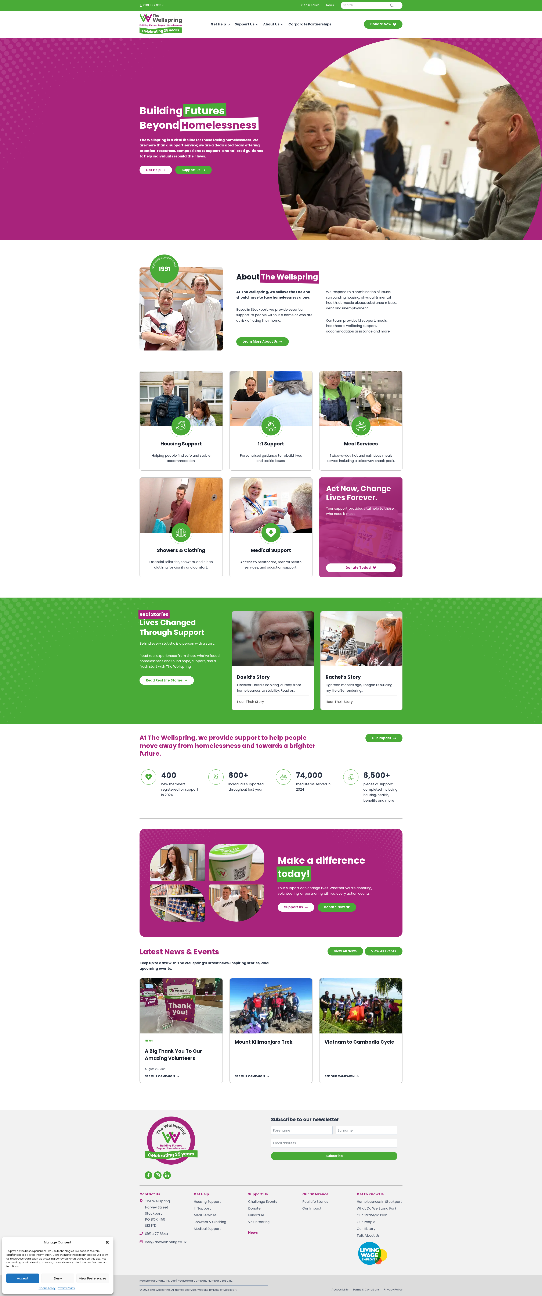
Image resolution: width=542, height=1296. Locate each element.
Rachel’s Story (343, 677)
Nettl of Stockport (224, 1290)
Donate (254, 1208)
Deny (58, 1278)
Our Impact (312, 1208)
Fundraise (256, 1215)
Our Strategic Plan (372, 1215)
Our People (366, 1222)
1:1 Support (202, 1208)
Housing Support (207, 1201)
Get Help (218, 24)
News (149, 1040)
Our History (366, 1228)
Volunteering (259, 1222)
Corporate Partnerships (309, 24)
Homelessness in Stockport (379, 1201)
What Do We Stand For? (377, 1208)
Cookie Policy (47, 1288)
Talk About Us (368, 1235)
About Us (271, 24)
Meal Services (205, 1215)
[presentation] (273, 638)
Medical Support (207, 1228)
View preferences (92, 1278)
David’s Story (253, 677)
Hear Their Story (250, 702)
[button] (107, 1242)
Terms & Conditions (366, 1289)
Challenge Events (262, 1201)
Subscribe (334, 1156)
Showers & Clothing (210, 1222)
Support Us (244, 24)
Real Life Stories (315, 1201)
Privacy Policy (66, 1288)
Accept (23, 1278)
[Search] (391, 5)
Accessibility (340, 1289)
